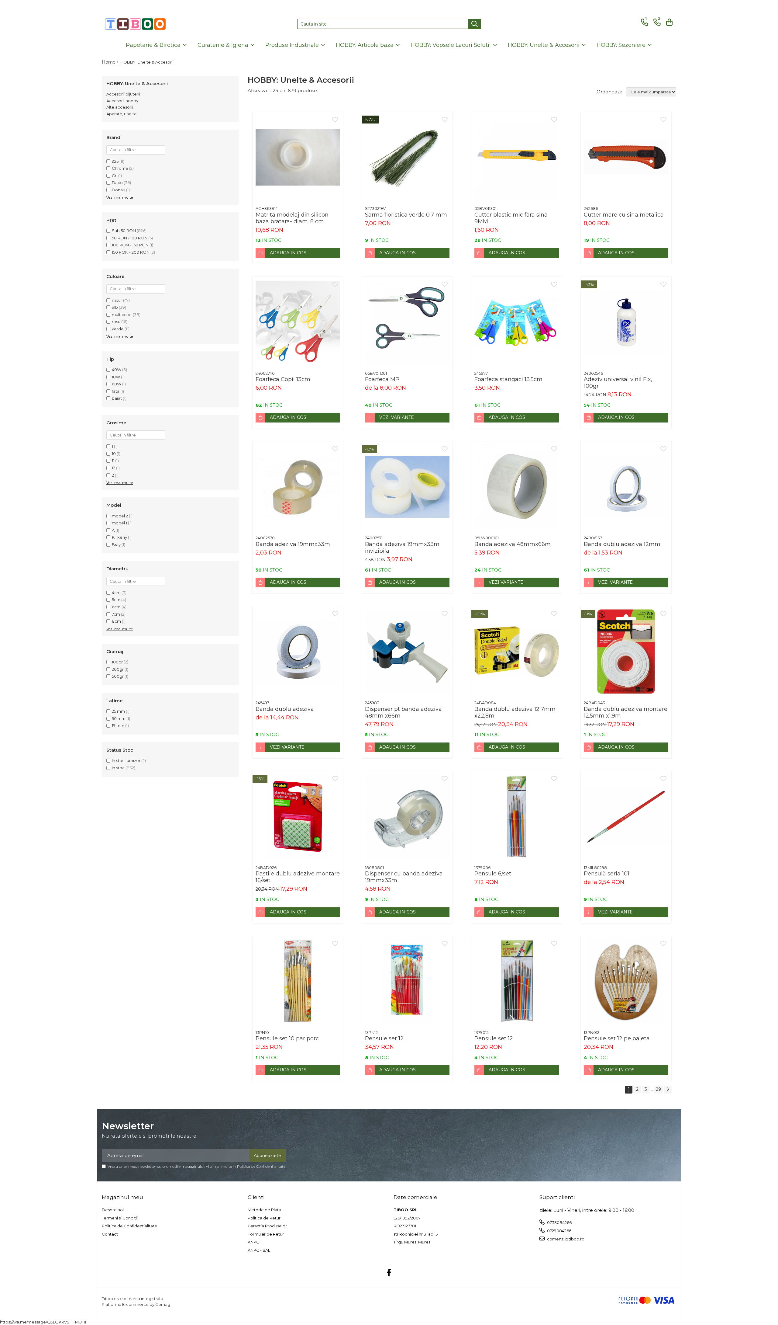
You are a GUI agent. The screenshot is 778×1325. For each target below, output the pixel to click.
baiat (117, 398)
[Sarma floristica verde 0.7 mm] (407, 157)
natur (117, 300)
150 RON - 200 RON (131, 252)
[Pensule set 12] (407, 981)
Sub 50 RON (124, 230)
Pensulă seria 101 (606, 873)
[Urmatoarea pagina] (668, 1090)
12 (113, 467)
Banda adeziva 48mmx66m (512, 544)
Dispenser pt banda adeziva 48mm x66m (403, 712)
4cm (116, 592)
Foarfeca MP (382, 379)
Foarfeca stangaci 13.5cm (508, 379)
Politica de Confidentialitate (261, 1166)
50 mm (119, 718)
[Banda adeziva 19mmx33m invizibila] (407, 486)
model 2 (120, 515)
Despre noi (113, 1209)
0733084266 (559, 1222)
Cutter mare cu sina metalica (624, 214)
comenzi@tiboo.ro (565, 1238)
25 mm (118, 711)
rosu (116, 321)
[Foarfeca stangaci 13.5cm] (516, 322)
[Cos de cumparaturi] (668, 22)
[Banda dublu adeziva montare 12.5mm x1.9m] (626, 651)
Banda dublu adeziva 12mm (622, 544)
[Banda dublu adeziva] (298, 651)
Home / (110, 62)
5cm (116, 599)
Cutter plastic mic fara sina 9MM (511, 218)
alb (115, 307)
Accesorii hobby (122, 100)
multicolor (122, 314)
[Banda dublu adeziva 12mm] (626, 486)
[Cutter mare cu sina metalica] (626, 157)
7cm (116, 614)
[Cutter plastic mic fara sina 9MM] (516, 157)
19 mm (118, 725)
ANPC (253, 1242)
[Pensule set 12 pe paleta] (626, 981)
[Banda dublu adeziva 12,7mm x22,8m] (516, 651)
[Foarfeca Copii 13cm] (298, 322)
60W (116, 383)
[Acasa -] (135, 24)
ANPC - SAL (259, 1250)
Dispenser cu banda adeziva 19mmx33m (404, 877)
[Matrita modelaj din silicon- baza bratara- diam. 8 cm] (298, 157)
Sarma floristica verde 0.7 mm (406, 214)
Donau (118, 189)
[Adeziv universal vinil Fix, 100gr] (626, 322)
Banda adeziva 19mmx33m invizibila (402, 547)
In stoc (118, 767)
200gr (118, 669)
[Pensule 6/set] (516, 816)
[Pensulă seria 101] (626, 816)
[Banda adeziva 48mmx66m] (516, 486)
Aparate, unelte (121, 113)
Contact (110, 1234)
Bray (116, 544)
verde (118, 328)
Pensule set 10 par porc (287, 1038)
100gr (117, 661)
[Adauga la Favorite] (335, 120)
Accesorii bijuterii (123, 94)
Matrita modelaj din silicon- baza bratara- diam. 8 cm (293, 218)
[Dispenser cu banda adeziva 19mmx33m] (407, 816)
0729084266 (558, 1230)
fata (115, 391)
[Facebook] (389, 1273)
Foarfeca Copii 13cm (283, 379)
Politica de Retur (264, 1217)
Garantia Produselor (267, 1225)
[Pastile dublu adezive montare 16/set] (298, 816)
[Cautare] (474, 24)
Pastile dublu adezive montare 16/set (298, 877)
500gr (118, 676)
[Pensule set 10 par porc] (298, 981)
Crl (114, 175)
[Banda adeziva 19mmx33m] (298, 486)
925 (115, 161)
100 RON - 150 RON (130, 244)
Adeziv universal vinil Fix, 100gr (618, 382)
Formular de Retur (266, 1234)
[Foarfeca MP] (407, 322)
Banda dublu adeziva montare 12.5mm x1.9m (625, 712)
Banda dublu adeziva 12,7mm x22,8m (515, 712)
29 (658, 1089)
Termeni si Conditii (120, 1217)
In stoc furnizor (126, 760)
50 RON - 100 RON (129, 237)
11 (113, 460)
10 (114, 453)
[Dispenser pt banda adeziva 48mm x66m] (407, 651)
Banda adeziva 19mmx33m (293, 544)
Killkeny (119, 537)
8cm (116, 621)
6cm (116, 606)
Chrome (120, 168)
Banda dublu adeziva (285, 709)
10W (116, 376)
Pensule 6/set (492, 873)
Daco (117, 182)
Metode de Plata (264, 1209)
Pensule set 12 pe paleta (617, 1038)
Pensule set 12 (384, 1038)
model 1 (119, 522)
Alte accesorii (119, 107)
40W (116, 369)
